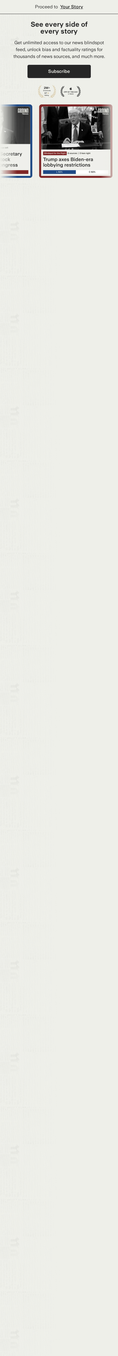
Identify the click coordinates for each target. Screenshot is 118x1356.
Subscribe (59, 71)
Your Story (71, 6)
